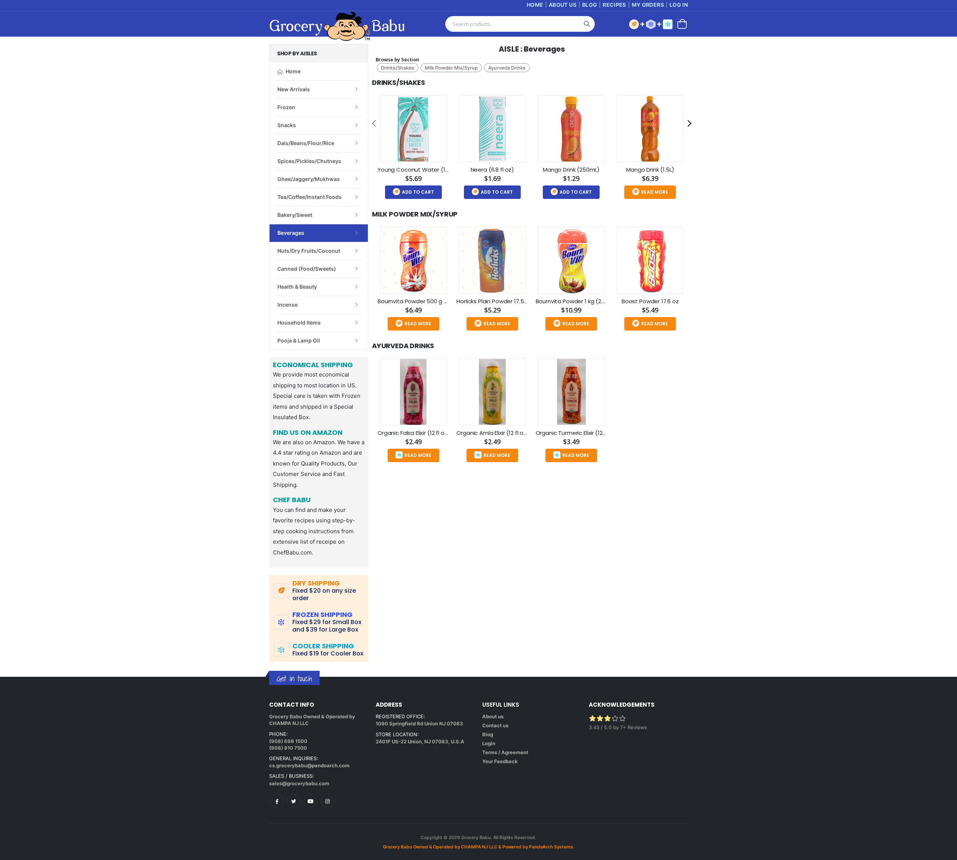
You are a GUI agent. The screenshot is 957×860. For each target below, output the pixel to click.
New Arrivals (293, 89)
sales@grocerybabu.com (299, 783)
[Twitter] (294, 801)
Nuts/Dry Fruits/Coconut (308, 251)
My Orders (648, 5)
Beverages (290, 233)
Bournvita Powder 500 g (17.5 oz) (422, 301)
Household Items (299, 322)
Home (535, 5)
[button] (682, 23)
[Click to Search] (587, 24)
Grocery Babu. (476, 837)
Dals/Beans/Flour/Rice (305, 143)
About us (493, 716)
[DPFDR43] (492, 128)
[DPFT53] (492, 260)
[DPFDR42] (413, 128)
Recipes (614, 5)
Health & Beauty (297, 286)
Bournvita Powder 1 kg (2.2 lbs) (576, 301)
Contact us (495, 725)
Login (488, 743)
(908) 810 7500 (288, 748)
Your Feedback (500, 761)
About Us (562, 5)
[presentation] (374, 123)
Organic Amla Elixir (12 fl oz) (492, 433)
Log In (679, 5)
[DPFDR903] (492, 392)
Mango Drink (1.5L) (650, 169)
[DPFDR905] (413, 392)
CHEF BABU (292, 500)
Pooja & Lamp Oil (298, 340)
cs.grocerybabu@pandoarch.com (309, 765)
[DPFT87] (571, 128)
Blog (589, 5)
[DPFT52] (413, 260)
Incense (287, 304)
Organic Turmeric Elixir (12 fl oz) (577, 433)
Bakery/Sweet (294, 215)
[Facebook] (277, 801)
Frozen (286, 107)
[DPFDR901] (571, 392)
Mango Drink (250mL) (571, 169)
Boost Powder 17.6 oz (650, 301)
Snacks (286, 125)
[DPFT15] (571, 260)
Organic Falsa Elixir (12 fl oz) (414, 433)
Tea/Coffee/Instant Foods (309, 197)
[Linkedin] (310, 801)
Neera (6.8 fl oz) (492, 169)
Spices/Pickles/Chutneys (309, 161)
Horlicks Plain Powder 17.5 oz (494, 301)
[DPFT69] (650, 260)
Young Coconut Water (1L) (414, 169)
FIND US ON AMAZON (307, 433)
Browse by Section (397, 59)
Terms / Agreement (505, 752)
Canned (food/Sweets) (306, 268)
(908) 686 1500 (288, 741)
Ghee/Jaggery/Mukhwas (308, 179)
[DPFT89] (650, 128)
